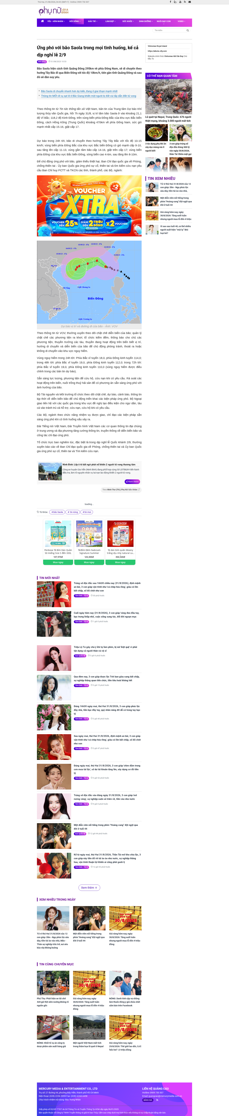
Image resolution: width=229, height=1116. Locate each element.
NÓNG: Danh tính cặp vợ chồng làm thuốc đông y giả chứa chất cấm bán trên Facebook (124, 1002)
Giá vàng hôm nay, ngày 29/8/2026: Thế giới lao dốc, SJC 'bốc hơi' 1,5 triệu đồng (125, 1046)
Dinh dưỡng (145, 21)
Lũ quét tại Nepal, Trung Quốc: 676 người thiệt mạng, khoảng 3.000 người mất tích (168, 118)
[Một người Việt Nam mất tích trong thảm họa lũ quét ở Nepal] (89, 1027)
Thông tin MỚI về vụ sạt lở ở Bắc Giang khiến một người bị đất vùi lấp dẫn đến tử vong (88, 95)
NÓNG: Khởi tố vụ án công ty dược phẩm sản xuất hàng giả (51, 1045)
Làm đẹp (109, 21)
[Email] (190, 2)
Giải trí (92, 21)
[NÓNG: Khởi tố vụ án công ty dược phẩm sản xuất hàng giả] (53, 1027)
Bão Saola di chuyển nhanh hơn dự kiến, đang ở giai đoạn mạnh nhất (79, 91)
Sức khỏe (127, 21)
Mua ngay (58, 562)
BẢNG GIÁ (148, 1100)
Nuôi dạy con (164, 21)
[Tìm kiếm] (188, 30)
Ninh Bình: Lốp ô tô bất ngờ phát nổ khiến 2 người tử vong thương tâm (99, 464)
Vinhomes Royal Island (157, 46)
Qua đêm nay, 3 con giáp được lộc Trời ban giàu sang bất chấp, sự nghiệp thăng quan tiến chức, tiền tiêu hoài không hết (107, 678)
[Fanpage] (171, 2)
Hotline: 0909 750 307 (79, 2)
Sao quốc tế (80, 656)
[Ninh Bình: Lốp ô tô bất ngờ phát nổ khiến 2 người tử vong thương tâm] (50, 473)
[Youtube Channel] (181, 2)
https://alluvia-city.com (157, 51)
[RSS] (185, 2)
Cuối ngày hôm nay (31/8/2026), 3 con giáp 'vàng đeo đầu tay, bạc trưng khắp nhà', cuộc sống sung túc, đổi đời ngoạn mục (106, 615)
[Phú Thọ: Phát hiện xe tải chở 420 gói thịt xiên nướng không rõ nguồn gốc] (53, 983)
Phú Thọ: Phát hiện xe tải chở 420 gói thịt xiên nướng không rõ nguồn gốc (53, 1002)
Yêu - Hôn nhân (55, 21)
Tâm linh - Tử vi (81, 596)
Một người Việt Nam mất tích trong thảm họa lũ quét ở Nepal (88, 1045)
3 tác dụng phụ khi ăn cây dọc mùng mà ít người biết (155, 147)
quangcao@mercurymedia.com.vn (165, 1096)
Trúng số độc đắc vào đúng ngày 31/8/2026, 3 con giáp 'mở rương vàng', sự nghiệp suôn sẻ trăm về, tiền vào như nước (105, 797)
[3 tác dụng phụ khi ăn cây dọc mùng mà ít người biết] (156, 132)
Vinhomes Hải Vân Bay (173, 56)
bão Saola (58, 512)
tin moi (87, 512)
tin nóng (73, 512)
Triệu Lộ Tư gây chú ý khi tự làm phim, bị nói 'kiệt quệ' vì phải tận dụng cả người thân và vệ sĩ (105, 649)
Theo (120, 490)
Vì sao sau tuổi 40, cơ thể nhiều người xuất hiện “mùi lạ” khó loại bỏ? (175, 230)
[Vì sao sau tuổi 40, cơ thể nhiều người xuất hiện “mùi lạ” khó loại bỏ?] (152, 230)
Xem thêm (133, 481)
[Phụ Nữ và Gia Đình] (54, 11)
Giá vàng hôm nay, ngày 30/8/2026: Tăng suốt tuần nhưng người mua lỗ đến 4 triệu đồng (124, 938)
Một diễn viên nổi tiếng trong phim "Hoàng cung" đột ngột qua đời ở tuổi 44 (106, 827)
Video (181, 21)
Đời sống (74, 21)
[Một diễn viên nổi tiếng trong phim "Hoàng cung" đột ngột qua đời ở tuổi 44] (54, 836)
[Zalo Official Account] (176, 1)
